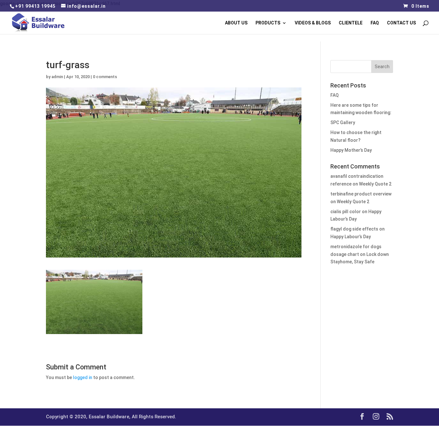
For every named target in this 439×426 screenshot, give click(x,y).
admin (57, 76)
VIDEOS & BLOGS (313, 23)
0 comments (105, 76)
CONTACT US (401, 23)
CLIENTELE (351, 23)
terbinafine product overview (360, 193)
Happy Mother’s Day (351, 150)
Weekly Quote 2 (375, 183)
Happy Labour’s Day (350, 236)
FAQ (375, 23)
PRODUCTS (267, 23)
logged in (82, 377)
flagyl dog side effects (354, 228)
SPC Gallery (342, 122)
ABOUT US (236, 23)
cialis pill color (345, 211)
